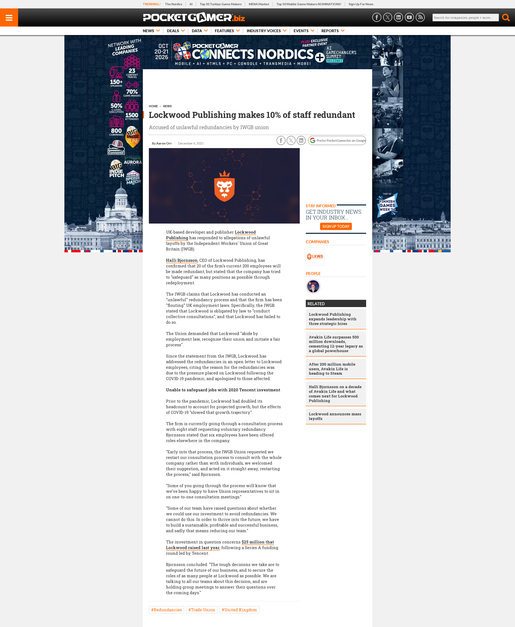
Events (301, 30)
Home (153, 106)
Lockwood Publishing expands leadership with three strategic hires (332, 319)
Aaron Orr (164, 143)
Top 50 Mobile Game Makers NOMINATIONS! (308, 4)
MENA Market (259, 4)
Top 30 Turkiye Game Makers (221, 4)
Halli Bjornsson (182, 260)
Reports (330, 30)
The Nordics (173, 4)
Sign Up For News (361, 4)
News (148, 30)
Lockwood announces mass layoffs (335, 416)
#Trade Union (201, 609)
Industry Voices (264, 30)
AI (191, 4)
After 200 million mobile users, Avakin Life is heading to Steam (332, 369)
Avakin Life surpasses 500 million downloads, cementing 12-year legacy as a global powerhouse (336, 343)
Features (224, 30)
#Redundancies (166, 609)
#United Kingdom (239, 609)
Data (197, 30)
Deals (173, 30)
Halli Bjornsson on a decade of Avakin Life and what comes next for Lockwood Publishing (335, 393)
